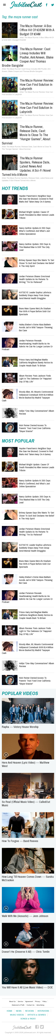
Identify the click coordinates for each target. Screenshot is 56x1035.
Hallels (26, 4)
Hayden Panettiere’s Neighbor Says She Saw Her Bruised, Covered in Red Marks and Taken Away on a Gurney (36, 198)
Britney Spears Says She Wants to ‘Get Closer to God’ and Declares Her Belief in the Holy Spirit (36, 263)
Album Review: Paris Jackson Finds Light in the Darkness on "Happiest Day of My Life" (35, 378)
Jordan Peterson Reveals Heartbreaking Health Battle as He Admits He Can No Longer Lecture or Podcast (27, 345)
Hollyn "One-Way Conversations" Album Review (36, 412)
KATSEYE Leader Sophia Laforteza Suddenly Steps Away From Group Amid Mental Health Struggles (35, 295)
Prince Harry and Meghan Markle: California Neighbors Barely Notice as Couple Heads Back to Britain (36, 362)
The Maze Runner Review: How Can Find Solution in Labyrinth (37, 84)
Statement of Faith (18, 1005)
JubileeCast (22, 1028)
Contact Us (30, 1005)
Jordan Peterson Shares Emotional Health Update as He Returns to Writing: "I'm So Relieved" (34, 279)
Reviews (29, 1010)
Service (20, 1001)
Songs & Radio (28, 1018)
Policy (45, 1001)
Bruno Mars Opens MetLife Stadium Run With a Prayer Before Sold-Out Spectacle (35, 311)
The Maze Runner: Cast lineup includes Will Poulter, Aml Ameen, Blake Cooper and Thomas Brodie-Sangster (27, 57)
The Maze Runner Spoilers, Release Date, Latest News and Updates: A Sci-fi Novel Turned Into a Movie (26, 166)
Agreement (29, 1001)
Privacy (37, 1001)
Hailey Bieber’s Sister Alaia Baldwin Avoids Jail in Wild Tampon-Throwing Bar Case (36, 327)
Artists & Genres (36, 1014)
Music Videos (17, 1014)
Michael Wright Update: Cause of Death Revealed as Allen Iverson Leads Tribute (36, 214)
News (19, 1010)
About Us (12, 1001)
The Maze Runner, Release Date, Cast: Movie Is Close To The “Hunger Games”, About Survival (26, 134)
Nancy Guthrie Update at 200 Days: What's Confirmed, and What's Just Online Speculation (35, 230)
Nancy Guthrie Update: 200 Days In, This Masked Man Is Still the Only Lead (35, 247)
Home (9, 1010)
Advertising (40, 1005)
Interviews (43, 1010)
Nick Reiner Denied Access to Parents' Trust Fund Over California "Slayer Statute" (34, 428)
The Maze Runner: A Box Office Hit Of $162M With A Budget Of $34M (37, 30)
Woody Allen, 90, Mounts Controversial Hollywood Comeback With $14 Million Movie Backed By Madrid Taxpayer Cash (27, 396)
